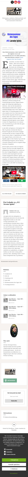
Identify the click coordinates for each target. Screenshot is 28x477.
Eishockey (4, 186)
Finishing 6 (8, 278)
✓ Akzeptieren (14, 460)
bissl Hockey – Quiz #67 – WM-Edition (16, 307)
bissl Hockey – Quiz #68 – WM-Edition (16, 299)
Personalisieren (13, 473)
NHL (15, 186)
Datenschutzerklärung (11, 417)
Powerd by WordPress (8, 428)
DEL (6, 276)
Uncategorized (9, 284)
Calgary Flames (18, 184)
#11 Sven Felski (6, 193)
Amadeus (21, 428)
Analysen (7, 274)
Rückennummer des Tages (8, 49)
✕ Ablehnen (14, 469)
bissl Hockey (11, 184)
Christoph (10, 47)
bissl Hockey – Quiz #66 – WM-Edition (16, 315)
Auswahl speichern (14, 464)
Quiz (6, 280)
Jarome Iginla (10, 186)
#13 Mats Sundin (21, 193)
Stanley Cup (19, 186)
